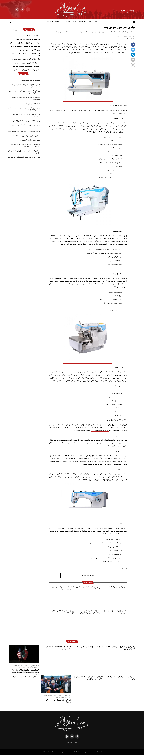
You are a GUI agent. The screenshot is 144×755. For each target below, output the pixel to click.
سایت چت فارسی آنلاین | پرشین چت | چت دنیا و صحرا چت (24, 43)
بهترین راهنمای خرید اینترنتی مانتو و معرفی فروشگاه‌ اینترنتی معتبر (23, 54)
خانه (96, 22)
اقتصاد (74, 22)
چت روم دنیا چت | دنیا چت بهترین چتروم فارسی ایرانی (25, 46)
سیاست (90, 22)
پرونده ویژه (58, 22)
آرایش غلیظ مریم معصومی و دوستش (30, 50)
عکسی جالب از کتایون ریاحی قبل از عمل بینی (27, 63)
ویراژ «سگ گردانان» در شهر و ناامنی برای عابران (26, 59)
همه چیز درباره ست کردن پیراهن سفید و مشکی (27, 70)
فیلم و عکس (50, 22)
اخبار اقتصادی (123, 568)
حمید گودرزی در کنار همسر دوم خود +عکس (28, 39)
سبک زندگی (67, 22)
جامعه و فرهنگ (82, 22)
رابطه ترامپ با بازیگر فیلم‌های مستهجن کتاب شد (26, 66)
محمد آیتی (128, 39)
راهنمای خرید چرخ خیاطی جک (100, 430)
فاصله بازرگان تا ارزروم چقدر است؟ (30, 35)
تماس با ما (69, 743)
